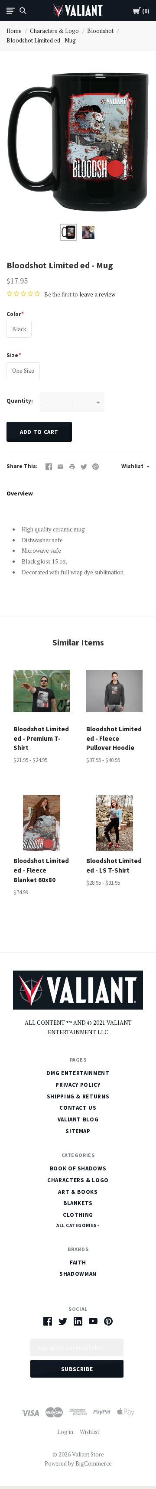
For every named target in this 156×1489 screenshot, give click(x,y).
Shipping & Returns (78, 1096)
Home (14, 31)
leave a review (97, 294)
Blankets (78, 1203)
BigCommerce (93, 1463)
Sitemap (78, 1131)
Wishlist (133, 466)
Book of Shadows (78, 1168)
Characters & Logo (54, 31)
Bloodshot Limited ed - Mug (41, 40)
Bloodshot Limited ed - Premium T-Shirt (41, 738)
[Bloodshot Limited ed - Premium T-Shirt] (41, 691)
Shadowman (78, 1273)
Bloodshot (100, 31)
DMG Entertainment (77, 1073)
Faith (78, 1262)
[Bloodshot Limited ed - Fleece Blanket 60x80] (41, 823)
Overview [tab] (19, 493)
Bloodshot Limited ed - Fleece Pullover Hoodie (114, 738)
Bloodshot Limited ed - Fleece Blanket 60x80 (41, 870)
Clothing (78, 1215)
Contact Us (78, 1107)
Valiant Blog (78, 1119)
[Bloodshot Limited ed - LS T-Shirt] (114, 823)
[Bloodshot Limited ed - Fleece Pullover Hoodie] (114, 691)
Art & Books (78, 1192)
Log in (65, 1432)
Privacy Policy (77, 1084)
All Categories (77, 1225)
